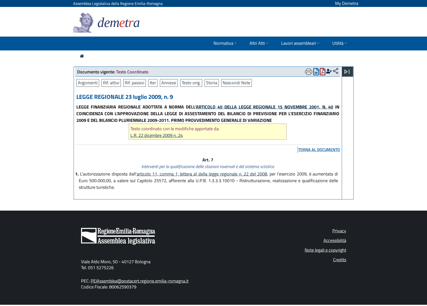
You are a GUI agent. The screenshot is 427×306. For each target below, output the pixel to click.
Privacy (339, 230)
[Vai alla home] (82, 56)
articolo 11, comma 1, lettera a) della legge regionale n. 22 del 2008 (202, 174)
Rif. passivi (134, 82)
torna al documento (319, 150)
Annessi (168, 82)
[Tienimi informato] (329, 71)
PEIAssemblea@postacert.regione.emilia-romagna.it (140, 281)
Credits (339, 259)
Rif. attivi (111, 82)
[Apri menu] (347, 72)
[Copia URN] (336, 71)
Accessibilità (334, 240)
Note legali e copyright (325, 250)
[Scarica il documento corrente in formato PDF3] (322, 72)
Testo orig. (191, 82)
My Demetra (346, 3)
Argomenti (88, 82)
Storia (211, 82)
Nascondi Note (236, 82)
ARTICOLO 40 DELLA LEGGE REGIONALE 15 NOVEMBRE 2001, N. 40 (264, 107)
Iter (153, 82)
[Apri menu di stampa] (308, 71)
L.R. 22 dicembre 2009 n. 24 (156, 135)
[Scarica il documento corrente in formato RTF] (316, 72)
